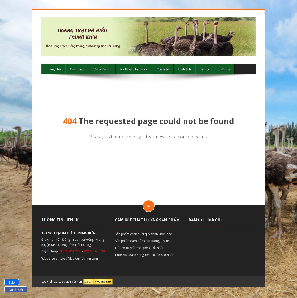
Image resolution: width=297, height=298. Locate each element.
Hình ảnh (184, 69)
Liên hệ (225, 69)
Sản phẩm (100, 69)
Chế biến (163, 69)
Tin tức (205, 69)
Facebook (15, 289)
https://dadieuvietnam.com (78, 258)
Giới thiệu (77, 69)
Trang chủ (53, 69)
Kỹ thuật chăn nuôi (133, 69)
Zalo (11, 282)
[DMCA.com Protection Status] (98, 281)
